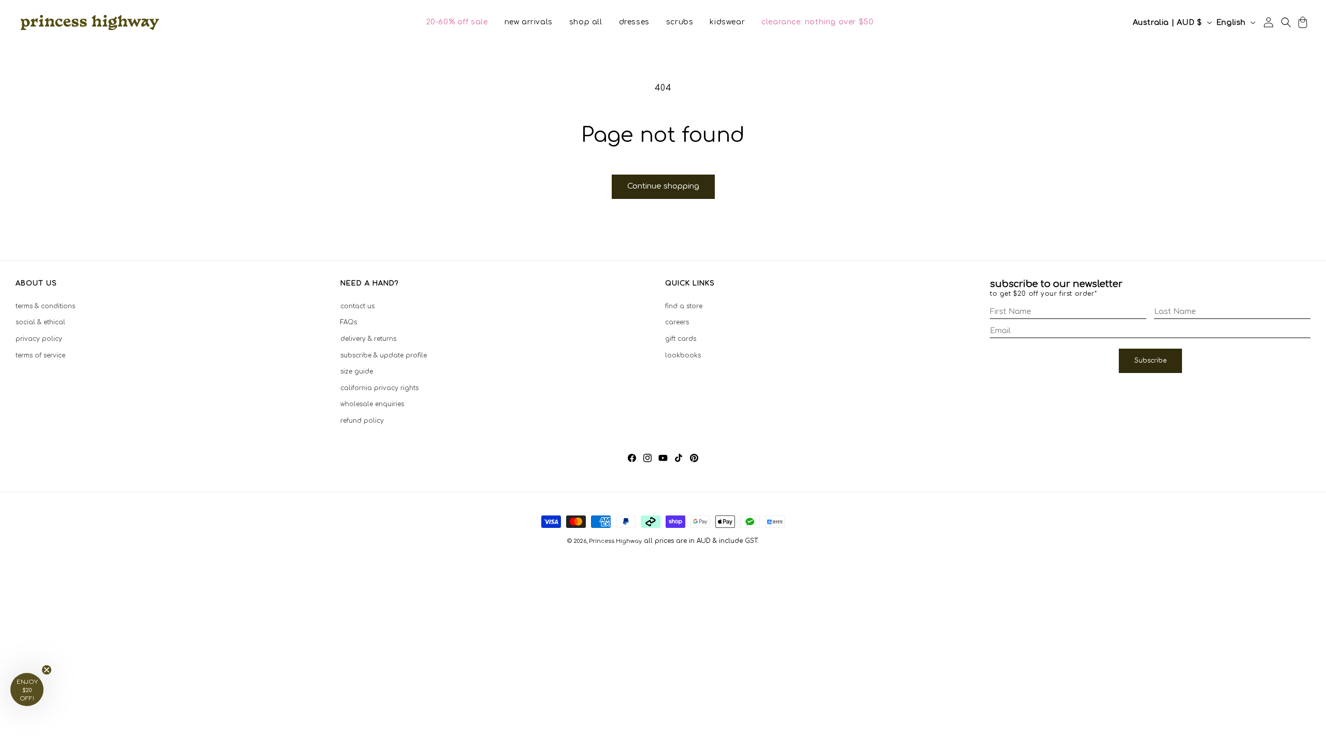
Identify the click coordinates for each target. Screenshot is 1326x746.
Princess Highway (615, 541)
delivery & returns (368, 338)
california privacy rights (379, 388)
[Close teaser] (46, 670)
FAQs (348, 322)
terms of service (40, 355)
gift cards (680, 338)
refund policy (362, 420)
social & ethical (40, 322)
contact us (357, 306)
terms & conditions (45, 306)
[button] (457, 22)
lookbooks (683, 355)
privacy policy (39, 338)
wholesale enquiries (372, 404)
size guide (356, 371)
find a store (683, 306)
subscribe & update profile (383, 355)
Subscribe (1150, 360)
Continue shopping (663, 186)
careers (677, 322)
